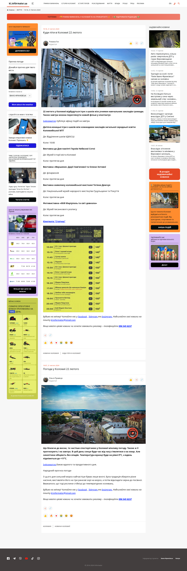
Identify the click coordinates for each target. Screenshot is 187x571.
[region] (22, 102)
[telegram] (14, 558)
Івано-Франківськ (167, 558)
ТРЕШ (132, 3)
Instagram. (107, 316)
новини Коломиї (62, 526)
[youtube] (26, 558)
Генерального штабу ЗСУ (26, 396)
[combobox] (20, 95)
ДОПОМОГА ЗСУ (22, 51)
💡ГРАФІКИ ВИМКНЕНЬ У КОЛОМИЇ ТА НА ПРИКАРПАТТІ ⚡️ (85, 17)
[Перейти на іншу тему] (174, 3)
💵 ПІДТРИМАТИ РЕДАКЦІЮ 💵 (126, 17)
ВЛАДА (117, 3)
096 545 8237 (125, 326)
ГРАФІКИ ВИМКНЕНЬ (51, 3)
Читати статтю (22, 199)
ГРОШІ (125, 3)
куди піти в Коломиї (71, 353)
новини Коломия (51, 353)
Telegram (93, 316)
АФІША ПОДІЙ (164, 227)
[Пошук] (178, 3)
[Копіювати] (142, 43)
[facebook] (8, 558)
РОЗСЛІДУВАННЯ (98, 3)
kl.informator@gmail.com (63, 320)
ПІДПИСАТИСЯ (22, 145)
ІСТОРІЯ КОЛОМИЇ (68, 3)
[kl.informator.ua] (18, 3)
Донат (164, 265)
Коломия (47, 526)
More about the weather (22, 104)
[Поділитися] (136, 43)
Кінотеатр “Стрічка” (54, 221)
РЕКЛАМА (140, 3)
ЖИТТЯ (109, 3)
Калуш (178, 558)
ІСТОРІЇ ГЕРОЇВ (83, 3)
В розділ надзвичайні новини (164, 174)
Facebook (82, 316)
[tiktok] (32, 558)
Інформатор (49, 121)
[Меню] (32, 3)
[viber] (20, 558)
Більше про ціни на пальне (22, 290)
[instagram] (38, 558)
